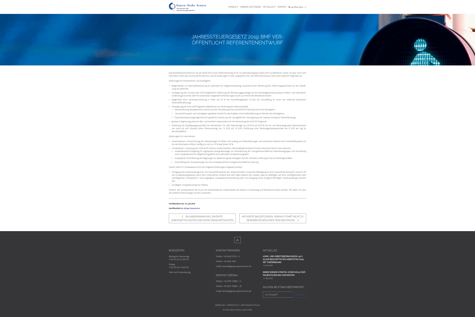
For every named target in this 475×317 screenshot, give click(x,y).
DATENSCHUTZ (233, 305)
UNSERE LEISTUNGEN (250, 7)
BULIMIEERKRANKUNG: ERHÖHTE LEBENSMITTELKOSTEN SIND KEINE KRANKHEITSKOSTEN (202, 218)
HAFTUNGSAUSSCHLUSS (250, 305)
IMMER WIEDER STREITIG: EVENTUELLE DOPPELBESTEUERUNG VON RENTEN (284, 273)
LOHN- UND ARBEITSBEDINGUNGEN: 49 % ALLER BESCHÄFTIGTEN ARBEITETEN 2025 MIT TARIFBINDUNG (283, 259)
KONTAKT (282, 7)
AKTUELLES (268, 7)
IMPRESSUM (220, 305)
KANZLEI (232, 7)
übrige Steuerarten (192, 208)
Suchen (299, 294)
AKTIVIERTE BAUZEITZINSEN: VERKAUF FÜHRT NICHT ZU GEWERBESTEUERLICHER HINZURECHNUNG (273, 218)
